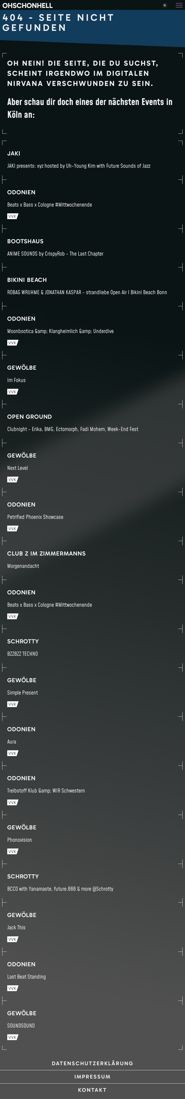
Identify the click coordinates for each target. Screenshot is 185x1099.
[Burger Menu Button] (179, 5)
